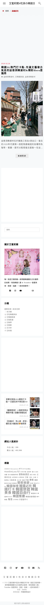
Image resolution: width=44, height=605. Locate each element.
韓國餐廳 (19, 496)
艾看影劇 (10, 320)
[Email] (33, 290)
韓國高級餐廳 (31, 497)
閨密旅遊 (23, 482)
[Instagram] (15, 290)
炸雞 (27, 480)
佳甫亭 (29, 472)
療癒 (31, 480)
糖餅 (36, 480)
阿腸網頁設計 (26, 592)
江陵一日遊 (32, 477)
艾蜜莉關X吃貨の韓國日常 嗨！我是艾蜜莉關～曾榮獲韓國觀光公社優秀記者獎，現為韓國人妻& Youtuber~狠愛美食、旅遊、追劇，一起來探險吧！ (23, 585)
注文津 (19, 480)
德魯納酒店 (24, 474)
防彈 (31, 483)
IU (18, 471)
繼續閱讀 (22, 156)
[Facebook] (10, 290)
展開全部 (7, 309)
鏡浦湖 (14, 483)
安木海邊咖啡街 (13, 474)
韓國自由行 (21, 493)
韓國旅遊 (23, 489)
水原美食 (21, 477)
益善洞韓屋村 (9, 77)
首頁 (7, 11)
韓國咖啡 (12, 486)
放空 (31, 474)
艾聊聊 (9, 325)
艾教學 (9, 322)
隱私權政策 (26, 603)
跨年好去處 (8, 483)
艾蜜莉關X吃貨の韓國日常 (22, 4)
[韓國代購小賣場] (25, 290)
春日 (34, 474)
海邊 (23, 480)
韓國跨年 (34, 493)
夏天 (33, 472)
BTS (21, 469)
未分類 (9, 312)
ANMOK (7, 469)
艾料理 (9, 331)
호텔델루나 (23, 499)
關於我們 (17, 603)
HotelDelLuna (10, 472)
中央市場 (23, 472)
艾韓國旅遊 (19, 77)
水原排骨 (15, 477)
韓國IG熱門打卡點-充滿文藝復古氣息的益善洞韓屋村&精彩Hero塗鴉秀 (22, 70)
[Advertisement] (22, 39)
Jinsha (24, 589)
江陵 (26, 477)
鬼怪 (10, 499)
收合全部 (16, 309)
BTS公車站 (27, 469)
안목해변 (16, 499)
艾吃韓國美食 (12, 314)
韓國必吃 (25, 486)
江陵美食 (12, 480)
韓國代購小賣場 (28, 568)
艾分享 (9, 328)
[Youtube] (21, 290)
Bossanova (14, 469)
